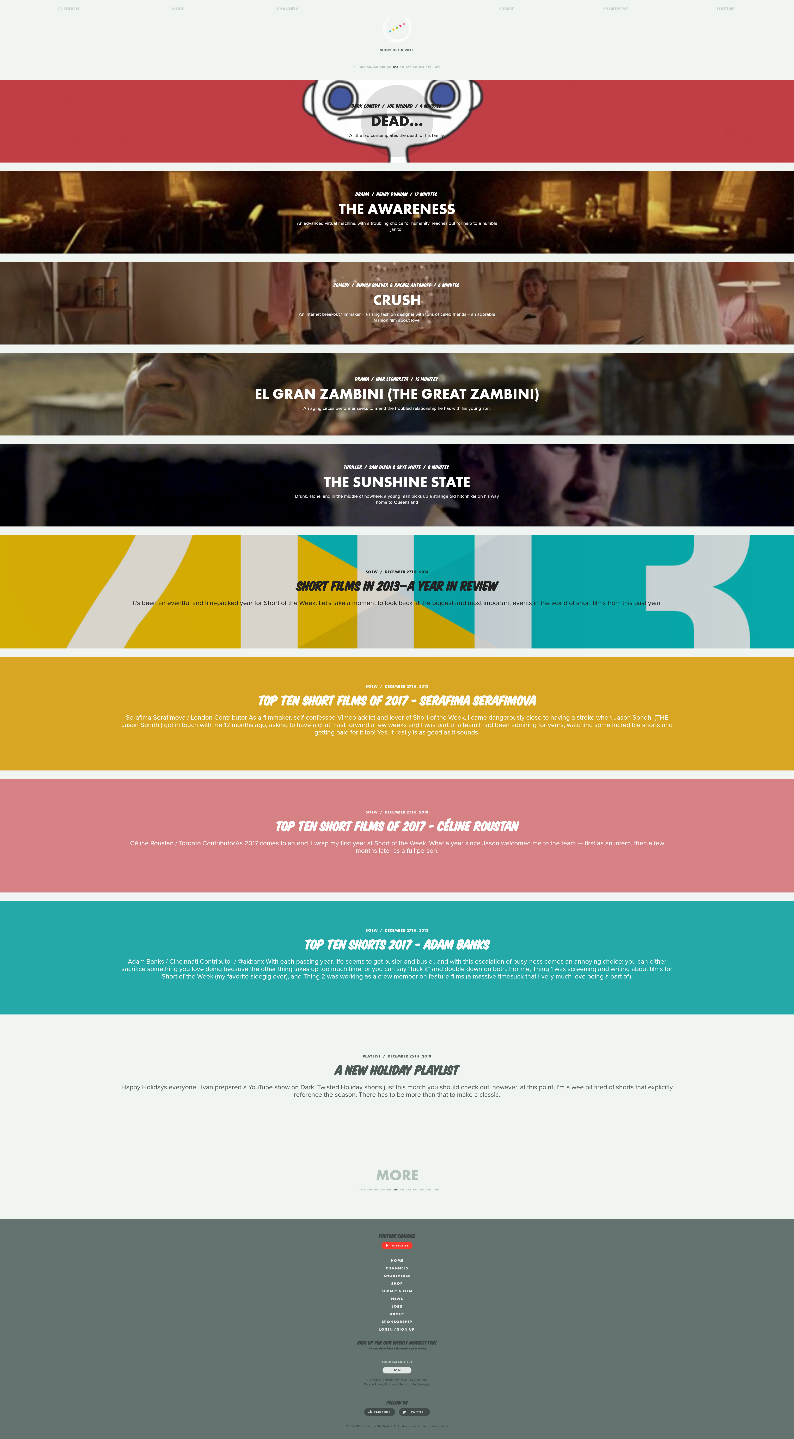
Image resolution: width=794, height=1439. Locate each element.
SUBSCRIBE (399, 1245)
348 (382, 67)
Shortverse (397, 1275)
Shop (397, 1283)
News (397, 1298)
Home (397, 1260)
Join (397, 1370)
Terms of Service (411, 1384)
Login (386, 1329)
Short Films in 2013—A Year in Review (397, 584)
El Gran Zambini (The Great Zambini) (397, 393)
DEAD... (397, 120)
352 (408, 67)
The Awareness (397, 209)
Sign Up (406, 1329)
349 (388, 67)
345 (362, 67)
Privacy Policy (384, 1384)
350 (395, 67)
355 (428, 67)
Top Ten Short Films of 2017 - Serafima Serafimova (397, 699)
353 (415, 67)
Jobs (397, 1306)
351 (402, 67)
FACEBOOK (382, 1412)
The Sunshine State (397, 482)
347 (375, 67)
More (397, 1175)
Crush (397, 300)
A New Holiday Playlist (397, 1069)
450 (437, 67)
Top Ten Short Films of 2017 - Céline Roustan (397, 825)
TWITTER (417, 1412)
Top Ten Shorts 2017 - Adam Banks (397, 943)
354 (421, 67)
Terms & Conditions (435, 1426)
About (397, 1314)
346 (369, 67)
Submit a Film (397, 1291)
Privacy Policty (410, 1426)
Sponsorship (397, 1321)
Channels (397, 1268)
